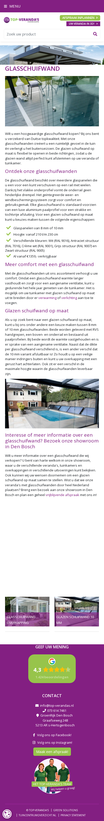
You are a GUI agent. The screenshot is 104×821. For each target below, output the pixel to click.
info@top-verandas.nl (57, 705)
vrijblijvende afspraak (62, 495)
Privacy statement (73, 815)
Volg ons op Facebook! (53, 735)
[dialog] (7, 813)
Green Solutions (65, 810)
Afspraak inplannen (78, 18)
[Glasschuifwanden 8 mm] (27, 611)
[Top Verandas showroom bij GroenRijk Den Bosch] (21, 19)
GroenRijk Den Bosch (56, 715)
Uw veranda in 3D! (81, 23)
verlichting (69, 297)
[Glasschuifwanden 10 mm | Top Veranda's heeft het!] (77, 611)
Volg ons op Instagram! (54, 742)
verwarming (47, 297)
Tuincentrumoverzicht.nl (37, 815)
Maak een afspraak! (52, 751)
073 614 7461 (56, 710)
